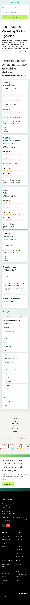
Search (15, 17)
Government (7, 335)
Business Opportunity (11, 369)
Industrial (6, 350)
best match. (22, 75)
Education (6, 327)
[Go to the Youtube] (22, 594)
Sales (7, 389)
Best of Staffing (19, 42)
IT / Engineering (7, 346)
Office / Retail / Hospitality (10, 397)
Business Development (11, 366)
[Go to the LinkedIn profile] (19, 594)
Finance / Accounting (9, 331)
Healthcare (6, 338)
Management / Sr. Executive (10, 358)
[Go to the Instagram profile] (28, 594)
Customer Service (10, 373)
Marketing (8, 381)
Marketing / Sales (8, 362)
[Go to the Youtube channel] (25, 594)
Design (7, 377)
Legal (5, 354)
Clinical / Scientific (8, 323)
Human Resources (8, 342)
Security (6, 405)
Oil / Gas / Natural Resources (11, 401)
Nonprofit (6, 394)
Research (8, 385)
